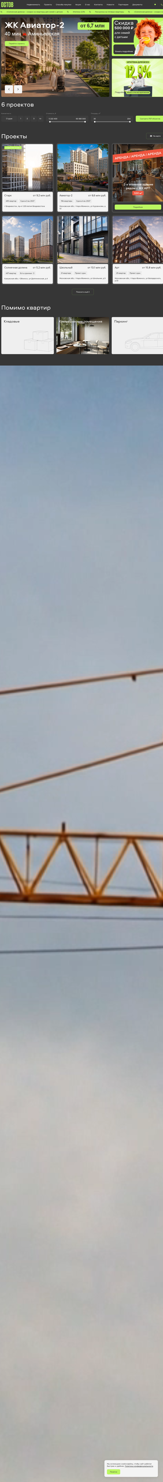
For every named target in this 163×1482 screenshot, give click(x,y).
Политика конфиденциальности (139, 1466)
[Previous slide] (9, 89)
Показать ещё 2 (83, 292)
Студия (9, 118)
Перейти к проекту (17, 37)
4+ (40, 118)
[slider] (50, 122)
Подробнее (120, 92)
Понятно (113, 1472)
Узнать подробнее (124, 51)
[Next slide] (18, 89)
